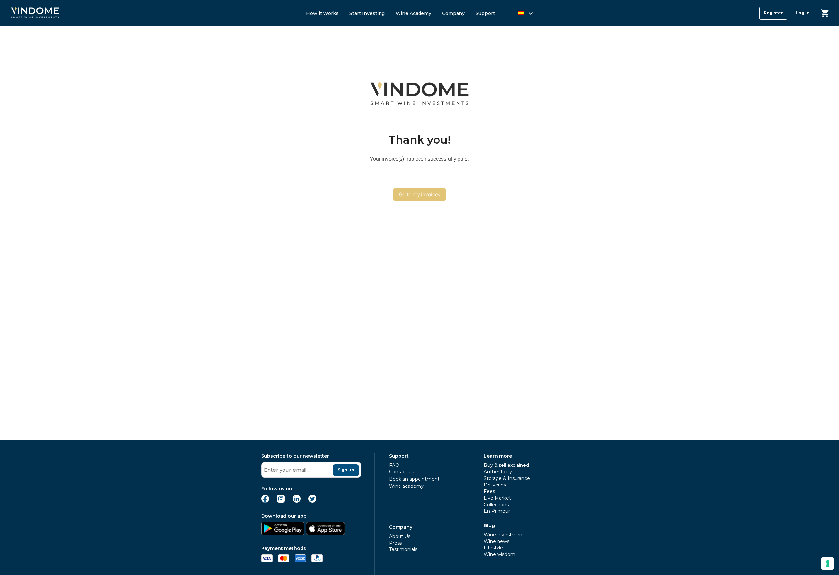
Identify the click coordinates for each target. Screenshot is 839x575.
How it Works (322, 13)
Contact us (401, 472)
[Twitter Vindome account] (312, 501)
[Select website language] (519, 14)
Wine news (496, 541)
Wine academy (406, 486)
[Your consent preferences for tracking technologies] (827, 563)
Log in (803, 12)
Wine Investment (504, 535)
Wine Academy (413, 13)
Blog (489, 525)
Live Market (497, 498)
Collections (496, 504)
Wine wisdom (499, 554)
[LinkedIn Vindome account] (297, 501)
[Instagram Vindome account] (281, 501)
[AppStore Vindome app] (325, 533)
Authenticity (498, 472)
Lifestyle (493, 548)
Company (453, 13)
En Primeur (497, 511)
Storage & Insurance (507, 478)
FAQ (394, 465)
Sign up (346, 469)
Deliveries (495, 485)
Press (395, 543)
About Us (399, 536)
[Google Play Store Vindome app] (282, 533)
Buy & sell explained (506, 465)
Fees (489, 491)
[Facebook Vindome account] (265, 501)
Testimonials (403, 549)
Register (773, 12)
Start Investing (367, 13)
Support (485, 13)
